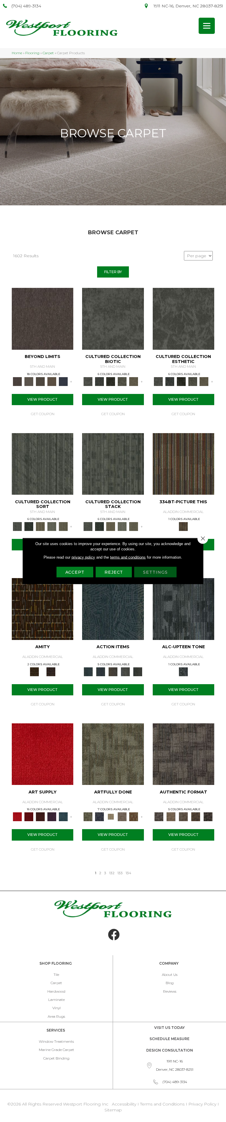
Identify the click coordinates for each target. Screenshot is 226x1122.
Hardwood (56, 991)
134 (128, 873)
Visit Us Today (169, 1027)
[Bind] (42, 463)
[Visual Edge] (183, 753)
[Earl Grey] (125, 671)
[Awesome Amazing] (122, 816)
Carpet (48, 53)
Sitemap (113, 1110)
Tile (56, 974)
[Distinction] (134, 381)
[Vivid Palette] (134, 816)
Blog (170, 983)
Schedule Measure (169, 1039)
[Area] (42, 318)
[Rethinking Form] (195, 816)
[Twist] (63, 526)
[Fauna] (52, 381)
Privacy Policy (202, 1104)
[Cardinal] (42, 753)
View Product (42, 399)
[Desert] (29, 381)
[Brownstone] (113, 671)
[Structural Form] (208, 816)
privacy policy (83, 557)
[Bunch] (29, 526)
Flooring (32, 53)
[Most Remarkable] (99, 816)
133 (120, 873)
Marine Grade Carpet (56, 1049)
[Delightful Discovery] (113, 753)
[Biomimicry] (113, 318)
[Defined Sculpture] (171, 816)
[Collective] (111, 381)
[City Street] (137, 671)
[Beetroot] (40, 816)
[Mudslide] (183, 463)
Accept (74, 572)
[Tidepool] (113, 608)
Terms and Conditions (162, 1104)
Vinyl (56, 1008)
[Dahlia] (29, 816)
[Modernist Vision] (111, 816)
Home (17, 53)
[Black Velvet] (51, 671)
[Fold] (40, 526)
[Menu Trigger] (207, 26)
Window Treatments (56, 1041)
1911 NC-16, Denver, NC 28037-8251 (188, 6)
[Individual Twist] (183, 816)
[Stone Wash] (63, 816)
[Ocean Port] (100, 671)
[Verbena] (52, 816)
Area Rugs (56, 1016)
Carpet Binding (56, 1058)
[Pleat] (52, 526)
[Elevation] (40, 381)
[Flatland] (63, 381)
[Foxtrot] (183, 608)
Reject (113, 572)
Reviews (169, 991)
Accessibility (124, 1104)
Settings (155, 572)
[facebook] (114, 934)
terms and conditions (128, 557)
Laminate (56, 999)
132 (111, 873)
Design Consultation (169, 1050)
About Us (169, 974)
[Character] (99, 381)
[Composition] (122, 381)
